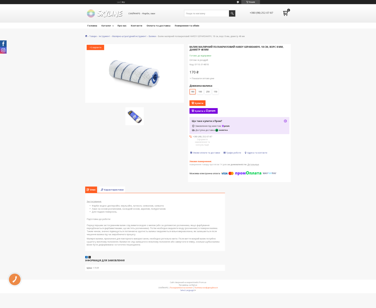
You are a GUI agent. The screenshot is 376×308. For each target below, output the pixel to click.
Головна (92, 25)
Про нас (122, 25)
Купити (199, 103)
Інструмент (104, 36)
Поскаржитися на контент (181, 287)
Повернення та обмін (187, 25)
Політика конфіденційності (206, 287)
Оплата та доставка (158, 25)
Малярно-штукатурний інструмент (129, 36)
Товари (93, 36)
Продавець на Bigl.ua (188, 285)
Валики (152, 36)
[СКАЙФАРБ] (105, 13)
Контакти (136, 25)
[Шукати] (232, 13)
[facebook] (86, 257)
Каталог (106, 25)
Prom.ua (202, 282)
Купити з (200, 110)
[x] (89, 257)
